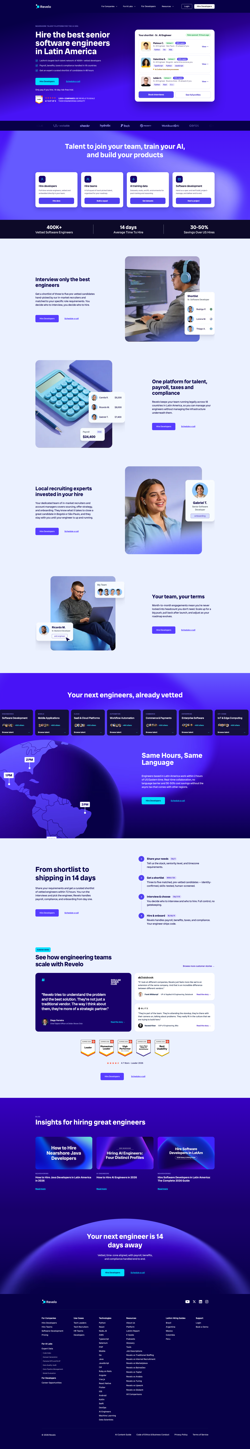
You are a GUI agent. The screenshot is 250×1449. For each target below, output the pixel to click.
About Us (130, 1323)
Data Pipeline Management (53, 1369)
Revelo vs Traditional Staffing (140, 1355)
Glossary (130, 1343)
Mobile (102, 1351)
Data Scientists (106, 1420)
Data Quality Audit (50, 1365)
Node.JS (103, 1331)
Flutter (102, 1387)
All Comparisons (134, 1394)
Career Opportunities (52, 1383)
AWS (101, 1335)
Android (102, 1395)
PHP (101, 1347)
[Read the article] (63, 1153)
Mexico (169, 1331)
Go (102, 1355)
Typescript (104, 1339)
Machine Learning (107, 1416)
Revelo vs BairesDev (135, 1367)
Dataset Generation (50, 1357)
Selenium (103, 1343)
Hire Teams (47, 1327)
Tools (128, 1347)
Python (102, 1323)
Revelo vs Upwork (134, 1385)
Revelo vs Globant (134, 1390)
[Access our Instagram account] (206, 1301)
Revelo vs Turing (134, 1381)
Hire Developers (204, 6)
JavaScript (104, 1363)
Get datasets (148, 201)
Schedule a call (73, 81)
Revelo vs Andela (134, 1376)
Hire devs (56, 201)
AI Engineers (105, 1411)
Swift (101, 1403)
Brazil (168, 1323)
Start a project (193, 201)
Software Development (52, 1331)
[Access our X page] (194, 1301)
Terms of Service (200, 1435)
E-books (130, 1335)
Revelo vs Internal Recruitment (140, 1359)
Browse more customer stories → (199, 966)
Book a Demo (202, 1327)
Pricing (45, 1335)
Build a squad (102, 201)
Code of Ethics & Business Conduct (152, 1435)
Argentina (170, 1327)
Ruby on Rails (105, 1371)
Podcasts (130, 1339)
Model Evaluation (49, 1373)
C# (100, 1367)
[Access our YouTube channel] (187, 1302)
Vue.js (102, 1379)
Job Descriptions (134, 1351)
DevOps (102, 1407)
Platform (130, 1327)
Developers (79, 1335)
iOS (100, 1391)
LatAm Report (133, 1331)
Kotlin (101, 1399)
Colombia (170, 1335)
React (101, 1327)
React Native (105, 1383)
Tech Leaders (80, 1323)
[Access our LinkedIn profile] (200, 1301)
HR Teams (78, 1331)
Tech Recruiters (81, 1327)
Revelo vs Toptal (134, 1372)
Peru (168, 1339)
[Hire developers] (175, 66)
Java (101, 1359)
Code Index (47, 1353)
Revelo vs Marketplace (137, 1363)
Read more (42, 1189)
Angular (102, 1375)
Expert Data (47, 1348)
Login (186, 6)
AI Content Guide (123, 1435)
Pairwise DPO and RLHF (51, 1361)
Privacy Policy (181, 1435)
